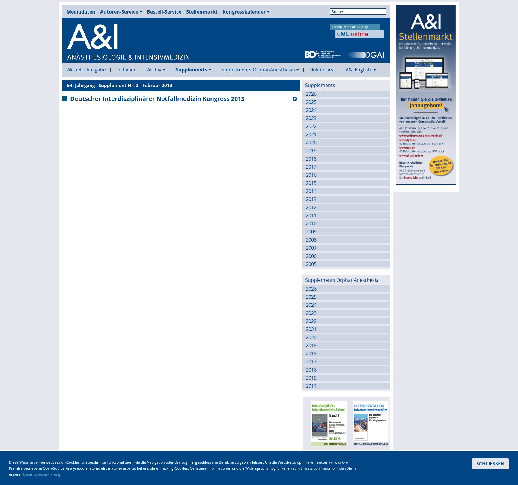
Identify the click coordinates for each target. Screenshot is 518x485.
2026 (311, 94)
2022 (311, 126)
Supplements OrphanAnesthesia (258, 69)
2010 (311, 223)
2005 (311, 264)
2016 (311, 175)
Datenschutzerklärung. (42, 474)
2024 (311, 110)
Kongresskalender (244, 11)
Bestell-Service (164, 11)
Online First (322, 69)
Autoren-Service (119, 11)
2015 (311, 183)
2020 (311, 142)
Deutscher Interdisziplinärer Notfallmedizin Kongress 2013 (157, 98)
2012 (311, 207)
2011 (311, 215)
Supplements (191, 69)
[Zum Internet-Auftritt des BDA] (323, 54)
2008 (311, 239)
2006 (311, 256)
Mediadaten (81, 11)
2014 (311, 191)
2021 (311, 134)
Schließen (490, 463)
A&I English (359, 69)
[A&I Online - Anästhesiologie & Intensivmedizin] (128, 42)
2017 (311, 167)
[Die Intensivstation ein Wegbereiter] (368, 423)
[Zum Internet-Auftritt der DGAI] (366, 54)
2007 (311, 248)
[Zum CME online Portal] (357, 30)
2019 (311, 150)
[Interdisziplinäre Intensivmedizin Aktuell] (326, 423)
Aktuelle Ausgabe (86, 69)
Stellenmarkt (202, 11)
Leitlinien (126, 69)
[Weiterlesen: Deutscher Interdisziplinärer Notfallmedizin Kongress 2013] (295, 99)
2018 (311, 158)
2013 (311, 199)
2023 (311, 118)
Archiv (154, 69)
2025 (311, 102)
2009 (311, 231)
